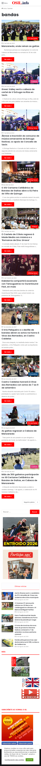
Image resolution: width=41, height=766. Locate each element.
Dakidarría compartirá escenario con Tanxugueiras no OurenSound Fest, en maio (20, 283)
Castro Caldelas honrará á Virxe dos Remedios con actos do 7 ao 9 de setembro (20, 384)
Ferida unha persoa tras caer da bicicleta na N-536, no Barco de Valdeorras (27, 642)
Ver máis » (8, 59)
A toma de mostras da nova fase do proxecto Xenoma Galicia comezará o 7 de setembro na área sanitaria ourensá (25, 629)
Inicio (5, 8)
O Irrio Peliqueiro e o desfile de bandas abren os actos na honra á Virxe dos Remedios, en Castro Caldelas (20, 334)
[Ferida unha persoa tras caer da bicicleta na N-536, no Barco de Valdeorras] (7, 643)
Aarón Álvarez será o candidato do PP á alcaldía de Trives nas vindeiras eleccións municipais (27, 595)
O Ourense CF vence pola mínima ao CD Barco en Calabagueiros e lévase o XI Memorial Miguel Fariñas (25, 606)
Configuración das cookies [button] (14, 760)
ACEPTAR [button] (29, 759)
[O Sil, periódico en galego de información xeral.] (20, 2)
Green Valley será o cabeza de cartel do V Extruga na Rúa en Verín (18, 92)
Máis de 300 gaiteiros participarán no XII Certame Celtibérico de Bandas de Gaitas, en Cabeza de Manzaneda (20, 479)
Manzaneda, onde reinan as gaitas (20, 46)
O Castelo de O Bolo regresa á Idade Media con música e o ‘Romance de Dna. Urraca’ (18, 237)
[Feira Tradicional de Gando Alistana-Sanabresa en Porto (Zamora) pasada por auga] (7, 618)
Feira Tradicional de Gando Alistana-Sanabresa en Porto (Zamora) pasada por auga (26, 617)
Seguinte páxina (29, 502)
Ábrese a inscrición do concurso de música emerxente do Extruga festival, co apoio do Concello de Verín (20, 140)
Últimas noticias (20, 586)
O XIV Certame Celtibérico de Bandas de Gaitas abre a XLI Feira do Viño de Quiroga (20, 190)
